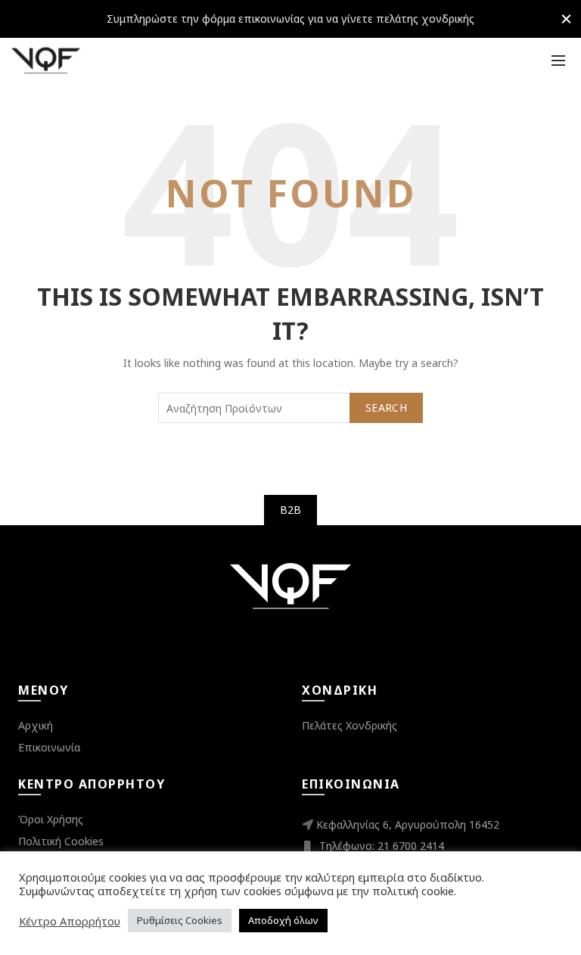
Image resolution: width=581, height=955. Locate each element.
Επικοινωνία (49, 747)
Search (386, 407)
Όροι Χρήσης (50, 819)
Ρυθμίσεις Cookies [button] (179, 920)
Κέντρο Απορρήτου (69, 921)
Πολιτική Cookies (61, 841)
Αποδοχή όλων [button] (283, 920)
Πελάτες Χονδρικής (349, 725)
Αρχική (35, 725)
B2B (291, 509)
